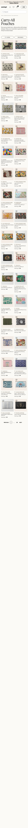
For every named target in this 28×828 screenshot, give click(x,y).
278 (17, 422)
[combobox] (14, 11)
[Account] (10, 7)
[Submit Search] (3, 11)
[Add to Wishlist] (3, 41)
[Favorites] (13, 7)
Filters (8, 37)
